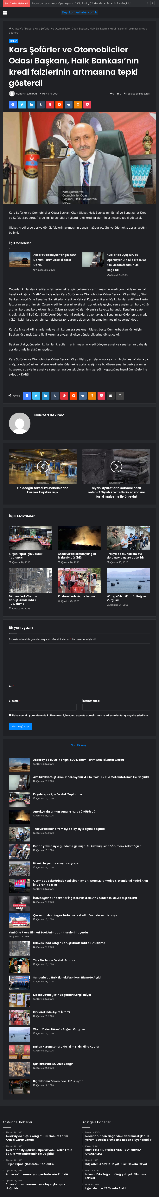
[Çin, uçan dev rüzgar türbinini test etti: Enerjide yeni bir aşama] (19, 920)
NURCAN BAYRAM (26, 93)
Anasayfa (17, 28)
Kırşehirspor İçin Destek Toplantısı (52, 3)
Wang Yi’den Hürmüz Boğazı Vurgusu (126, 598)
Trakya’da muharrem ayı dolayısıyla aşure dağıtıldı (125, 555)
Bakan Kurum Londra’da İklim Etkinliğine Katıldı (66, 1047)
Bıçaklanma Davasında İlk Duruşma (58, 1081)
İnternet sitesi (91, 700)
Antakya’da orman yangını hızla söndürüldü (77, 555)
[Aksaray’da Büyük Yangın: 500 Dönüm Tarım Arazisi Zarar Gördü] (19, 259)
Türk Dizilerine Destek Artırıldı (54, 960)
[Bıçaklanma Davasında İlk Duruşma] (19, 1086)
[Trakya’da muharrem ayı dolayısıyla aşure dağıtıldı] (128, 538)
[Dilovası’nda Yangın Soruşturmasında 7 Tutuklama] (30, 580)
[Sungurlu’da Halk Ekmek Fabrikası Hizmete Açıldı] (19, 983)
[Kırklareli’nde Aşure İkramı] (79, 580)
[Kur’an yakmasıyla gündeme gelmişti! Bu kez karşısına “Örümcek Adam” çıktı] (19, 851)
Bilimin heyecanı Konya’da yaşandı (57, 863)
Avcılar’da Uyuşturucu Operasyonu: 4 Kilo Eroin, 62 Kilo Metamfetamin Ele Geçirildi (91, 777)
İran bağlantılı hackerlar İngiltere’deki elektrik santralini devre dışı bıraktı (85, 898)
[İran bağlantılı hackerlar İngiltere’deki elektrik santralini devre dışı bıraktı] (19, 903)
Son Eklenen (79, 745)
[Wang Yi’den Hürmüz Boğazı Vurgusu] (128, 580)
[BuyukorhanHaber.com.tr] (79, 12)
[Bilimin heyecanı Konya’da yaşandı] (19, 868)
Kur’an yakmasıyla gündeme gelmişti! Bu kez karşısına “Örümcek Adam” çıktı (87, 846)
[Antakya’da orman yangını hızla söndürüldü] (79, 538)
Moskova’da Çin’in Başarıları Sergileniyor (62, 995)
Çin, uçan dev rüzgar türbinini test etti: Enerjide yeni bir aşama (77, 915)
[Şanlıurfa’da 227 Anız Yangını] (19, 1069)
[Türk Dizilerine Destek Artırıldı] (19, 965)
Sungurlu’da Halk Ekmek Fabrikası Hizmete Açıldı (67, 977)
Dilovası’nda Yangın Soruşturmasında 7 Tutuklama (23, 600)
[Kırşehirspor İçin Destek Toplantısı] (30, 538)
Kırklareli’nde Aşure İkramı (76, 596)
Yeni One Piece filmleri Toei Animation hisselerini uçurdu (48, 932)
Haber (29, 28)
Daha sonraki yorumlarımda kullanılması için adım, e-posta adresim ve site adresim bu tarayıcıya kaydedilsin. (80, 715)
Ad (11, 686)
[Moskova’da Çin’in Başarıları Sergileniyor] (19, 1000)
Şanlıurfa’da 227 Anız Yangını (53, 1064)
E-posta (15, 700)
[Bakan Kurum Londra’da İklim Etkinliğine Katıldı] (19, 1052)
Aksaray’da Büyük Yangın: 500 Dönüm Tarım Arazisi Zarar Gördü (54, 260)
